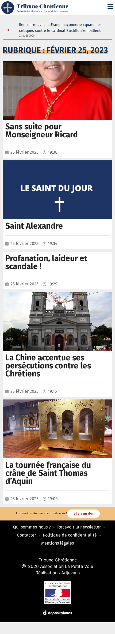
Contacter (26, 535)
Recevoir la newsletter (79, 527)
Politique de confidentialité (70, 535)
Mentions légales (57, 543)
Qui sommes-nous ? (32, 527)
